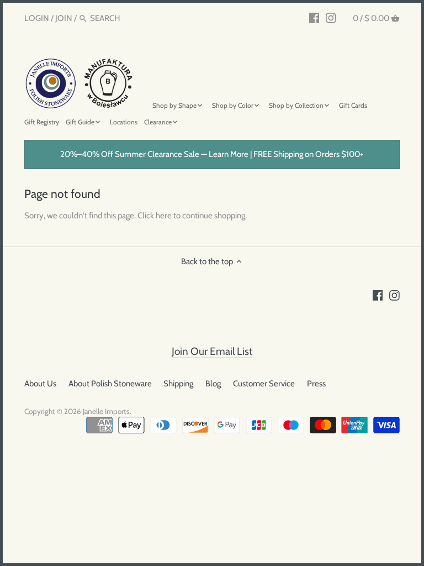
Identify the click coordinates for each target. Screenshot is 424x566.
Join (63, 18)
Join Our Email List (212, 351)
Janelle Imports (106, 411)
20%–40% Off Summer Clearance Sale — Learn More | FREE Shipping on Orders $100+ (212, 154)
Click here (154, 216)
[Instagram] (331, 17)
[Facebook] (314, 17)
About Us (40, 384)
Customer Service (264, 384)
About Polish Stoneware (110, 384)
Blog (213, 384)
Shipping (178, 384)
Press (316, 384)
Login (36, 18)
